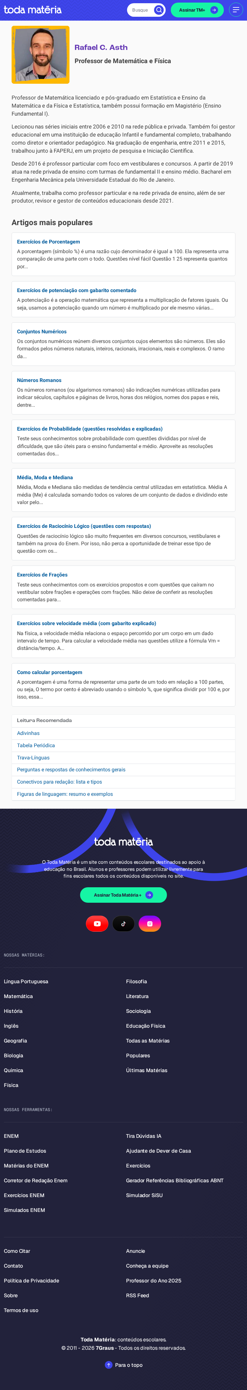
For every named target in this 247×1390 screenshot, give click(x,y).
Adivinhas (28, 733)
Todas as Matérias (148, 1040)
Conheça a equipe (147, 1265)
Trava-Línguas (33, 758)
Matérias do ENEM (26, 1165)
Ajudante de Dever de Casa (158, 1150)
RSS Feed (137, 1295)
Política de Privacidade (31, 1280)
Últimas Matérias (146, 1070)
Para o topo (128, 1365)
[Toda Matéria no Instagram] (150, 924)
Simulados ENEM (24, 1210)
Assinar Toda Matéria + (117, 895)
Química (13, 1070)
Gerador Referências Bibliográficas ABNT (175, 1180)
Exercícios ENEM (24, 1195)
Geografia (15, 1040)
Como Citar (17, 1251)
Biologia (13, 1055)
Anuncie (135, 1251)
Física (11, 1085)
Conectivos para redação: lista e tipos (59, 782)
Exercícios (138, 1165)
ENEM (11, 1136)
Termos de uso (21, 1310)
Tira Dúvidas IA (143, 1136)
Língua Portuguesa (26, 981)
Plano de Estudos (25, 1150)
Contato (13, 1265)
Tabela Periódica (36, 745)
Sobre (11, 1295)
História (13, 1011)
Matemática (18, 996)
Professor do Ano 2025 (153, 1280)
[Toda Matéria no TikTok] (123, 924)
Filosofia (136, 981)
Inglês (11, 1026)
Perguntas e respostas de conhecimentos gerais (71, 769)
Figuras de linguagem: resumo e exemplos (65, 794)
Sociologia (138, 1011)
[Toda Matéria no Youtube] (97, 924)
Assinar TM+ (192, 10)
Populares (138, 1055)
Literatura (137, 996)
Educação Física (145, 1026)
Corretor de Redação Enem (36, 1180)
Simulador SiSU (144, 1195)
